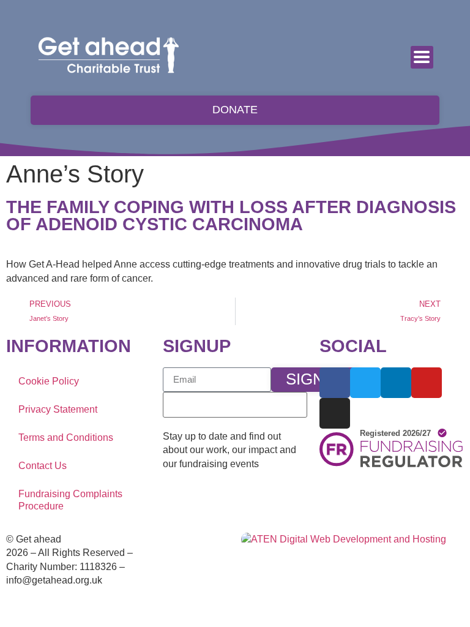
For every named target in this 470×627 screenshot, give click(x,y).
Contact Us (42, 465)
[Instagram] (334, 413)
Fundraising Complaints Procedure (70, 500)
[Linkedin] (396, 382)
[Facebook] (334, 382)
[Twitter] (365, 382)
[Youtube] (426, 382)
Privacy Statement (57, 409)
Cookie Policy (48, 381)
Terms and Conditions (65, 437)
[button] (422, 57)
